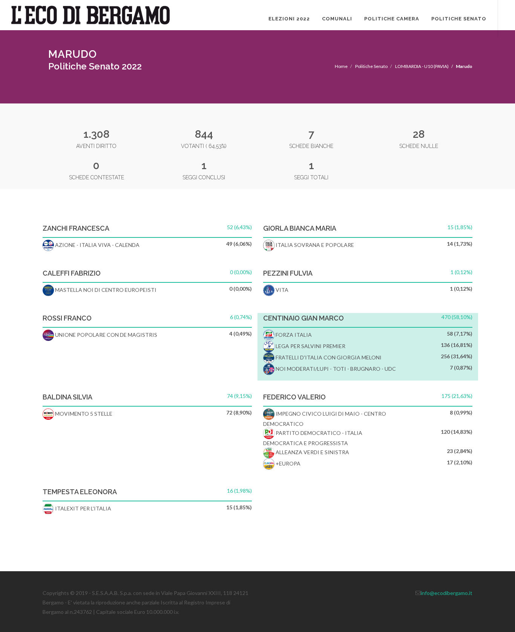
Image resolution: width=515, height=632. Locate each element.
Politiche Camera (391, 19)
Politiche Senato (458, 19)
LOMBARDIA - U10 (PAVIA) (422, 66)
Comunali (337, 19)
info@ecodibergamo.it (446, 593)
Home (341, 66)
